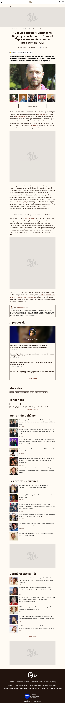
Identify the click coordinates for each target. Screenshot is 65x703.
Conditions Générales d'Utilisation (19, 682)
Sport (36, 392)
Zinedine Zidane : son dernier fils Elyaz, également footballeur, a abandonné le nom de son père (34, 486)
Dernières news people (19, 28)
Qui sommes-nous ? (37, 682)
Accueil (11, 28)
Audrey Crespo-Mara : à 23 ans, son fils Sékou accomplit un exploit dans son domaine (36, 534)
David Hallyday (14, 407)
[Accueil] (31, 2)
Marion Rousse (42, 404)
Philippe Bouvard (32, 404)
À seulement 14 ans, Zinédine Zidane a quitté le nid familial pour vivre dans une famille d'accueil (36, 525)
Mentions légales (49, 682)
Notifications (36, 688)
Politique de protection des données (45, 685)
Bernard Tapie (28, 28)
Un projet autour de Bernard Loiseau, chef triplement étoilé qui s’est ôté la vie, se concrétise (36, 450)
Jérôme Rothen (30, 218)
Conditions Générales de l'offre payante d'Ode (17, 688)
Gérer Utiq (45, 688)
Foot (41, 392)
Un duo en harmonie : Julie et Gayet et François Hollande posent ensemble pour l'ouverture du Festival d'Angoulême (36, 617)
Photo (31, 392)
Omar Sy (22, 407)
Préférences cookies (56, 688)
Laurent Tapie (41, 114)
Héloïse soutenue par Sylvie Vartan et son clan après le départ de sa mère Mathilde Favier (35, 608)
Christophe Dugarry (20, 202)
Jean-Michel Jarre (14, 404)
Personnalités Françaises (22, 392)
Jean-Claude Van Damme (44, 407)
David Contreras (20, 307)
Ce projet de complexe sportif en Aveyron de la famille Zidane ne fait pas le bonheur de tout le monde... (37, 515)
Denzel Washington (31, 407)
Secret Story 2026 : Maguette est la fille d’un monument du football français (36, 496)
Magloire (23, 404)
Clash (45, 392)
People (12, 392)
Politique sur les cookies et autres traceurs (20, 685)
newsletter (63, 2)
